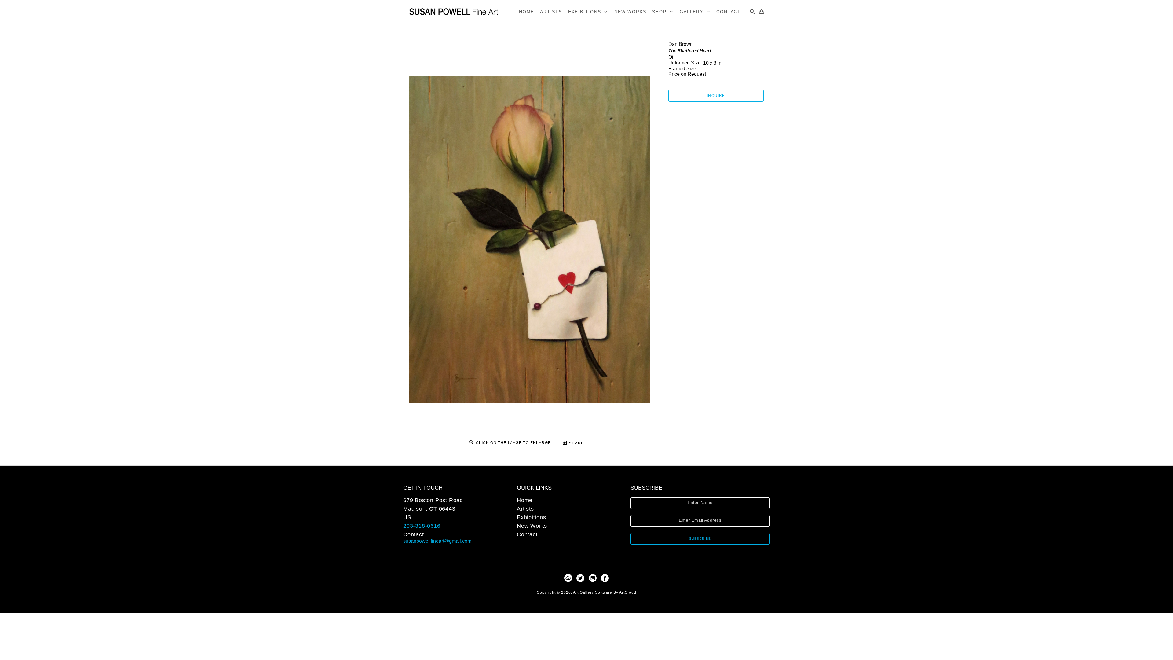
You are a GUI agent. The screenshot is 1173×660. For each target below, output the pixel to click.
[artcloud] (568, 578)
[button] (588, 11)
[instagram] (593, 578)
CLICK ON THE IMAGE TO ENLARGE (512, 443)
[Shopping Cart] (761, 11)
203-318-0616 (421, 526)
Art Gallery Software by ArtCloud (604, 592)
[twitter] (580, 578)
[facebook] (605, 578)
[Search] (752, 11)
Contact (413, 534)
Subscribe (700, 538)
